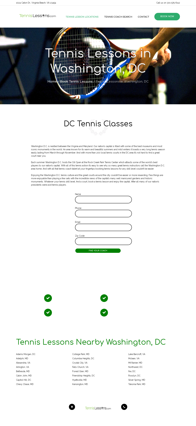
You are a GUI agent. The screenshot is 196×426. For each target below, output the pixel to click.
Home (52, 81)
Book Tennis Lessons (76, 81)
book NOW (167, 16)
